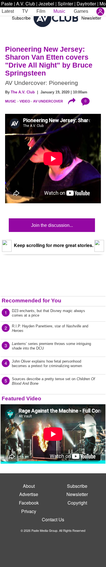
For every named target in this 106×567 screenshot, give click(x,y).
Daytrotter (86, 3)
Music (59, 11)
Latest (8, 11)
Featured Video (21, 398)
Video (25, 101)
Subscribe (21, 18)
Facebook (29, 502)
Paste (7, 3)
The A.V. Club (23, 92)
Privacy (28, 511)
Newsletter (91, 18)
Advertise (28, 494)
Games (81, 11)
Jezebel (46, 3)
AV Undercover (48, 101)
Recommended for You (31, 301)
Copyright (77, 502)
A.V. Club (25, 3)
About (29, 486)
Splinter (65, 3)
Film (40, 11)
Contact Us (53, 519)
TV (25, 11)
